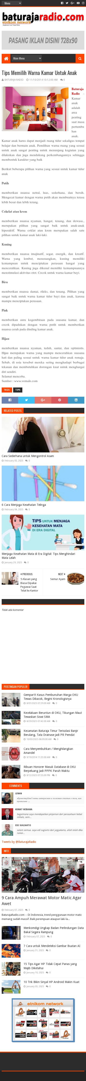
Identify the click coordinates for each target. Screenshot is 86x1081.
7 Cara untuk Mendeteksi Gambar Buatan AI (52, 946)
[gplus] (72, 3)
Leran (18, 793)
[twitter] (67, 3)
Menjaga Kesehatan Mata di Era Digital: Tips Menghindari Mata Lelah (38, 556)
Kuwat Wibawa (23, 809)
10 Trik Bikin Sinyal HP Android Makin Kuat (51, 982)
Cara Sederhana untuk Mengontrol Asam (28, 456)
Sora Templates (36, 1076)
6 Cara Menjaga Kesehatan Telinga (24, 504)
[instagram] (82, 3)
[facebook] (62, 3)
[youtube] (78, 3)
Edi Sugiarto (23, 825)
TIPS (17, 390)
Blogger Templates (60, 1076)
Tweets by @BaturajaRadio (19, 841)
